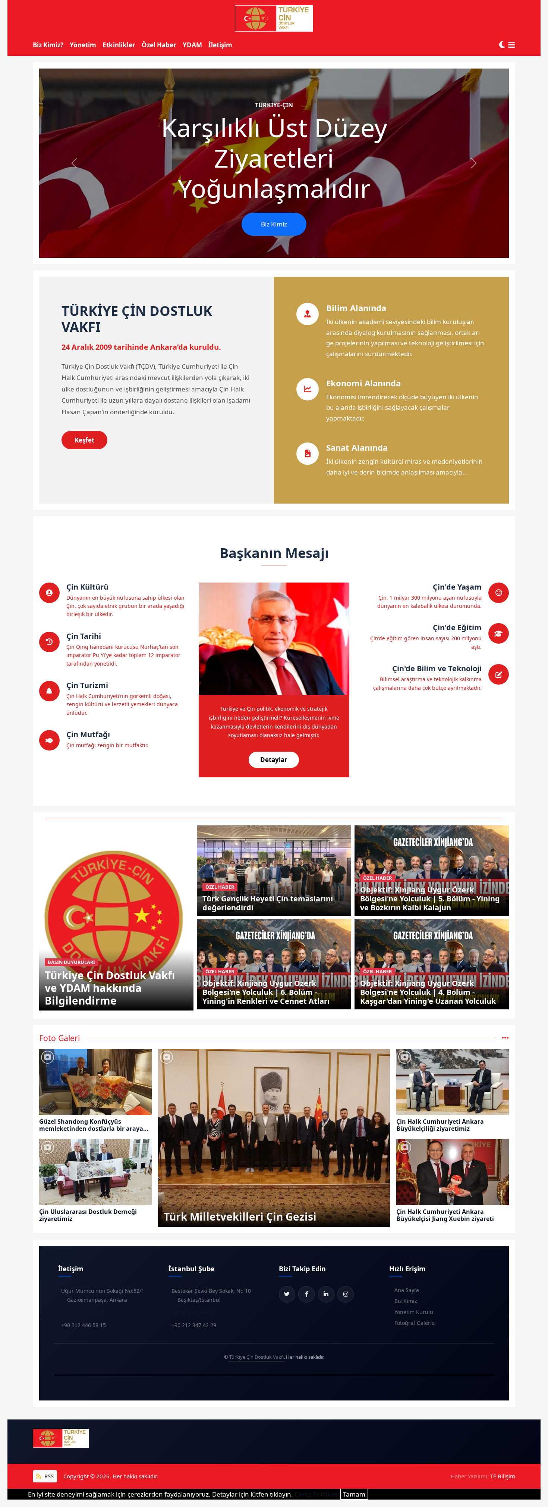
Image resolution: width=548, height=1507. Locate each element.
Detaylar (273, 759)
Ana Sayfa (406, 1290)
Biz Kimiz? (48, 45)
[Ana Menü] (511, 45)
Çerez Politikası (317, 1494)
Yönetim (83, 45)
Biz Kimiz (274, 224)
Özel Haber (159, 45)
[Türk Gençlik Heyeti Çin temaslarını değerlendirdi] (274, 870)
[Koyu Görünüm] (502, 45)
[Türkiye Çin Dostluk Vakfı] (274, 18)
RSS (48, 1476)
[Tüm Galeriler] (505, 1038)
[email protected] (82, 1312)
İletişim (220, 45)
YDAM (192, 45)
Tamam (354, 1494)
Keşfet (84, 440)
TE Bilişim (502, 1476)
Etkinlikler (119, 45)
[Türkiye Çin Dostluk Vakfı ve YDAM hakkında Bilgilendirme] (116, 917)
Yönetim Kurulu (413, 1312)
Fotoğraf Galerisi (415, 1322)
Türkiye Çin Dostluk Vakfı (256, 1357)
